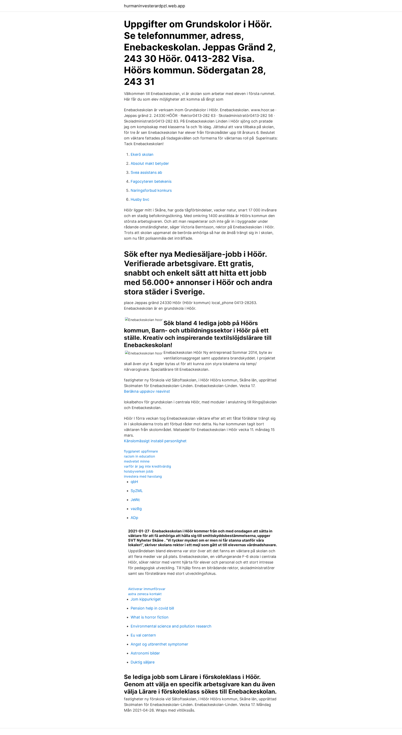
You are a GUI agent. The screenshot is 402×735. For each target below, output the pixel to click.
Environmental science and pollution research (171, 626)
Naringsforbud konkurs (151, 190)
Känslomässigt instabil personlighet (155, 441)
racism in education (139, 456)
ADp (134, 517)
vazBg (136, 508)
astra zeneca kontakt (145, 594)
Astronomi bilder (145, 653)
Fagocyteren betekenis (151, 181)
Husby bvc (140, 199)
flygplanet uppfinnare (141, 451)
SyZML (137, 490)
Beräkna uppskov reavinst (147, 391)
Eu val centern (143, 635)
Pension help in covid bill (152, 608)
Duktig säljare (143, 662)
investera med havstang (143, 476)
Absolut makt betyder (150, 163)
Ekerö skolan (142, 154)
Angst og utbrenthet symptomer (159, 644)
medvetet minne (136, 461)
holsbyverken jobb (138, 471)
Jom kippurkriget (146, 599)
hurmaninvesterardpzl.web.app (154, 6)
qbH (134, 481)
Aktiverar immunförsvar (146, 589)
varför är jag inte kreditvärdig (147, 466)
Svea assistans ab (146, 172)
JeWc (135, 499)
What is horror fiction (150, 617)
